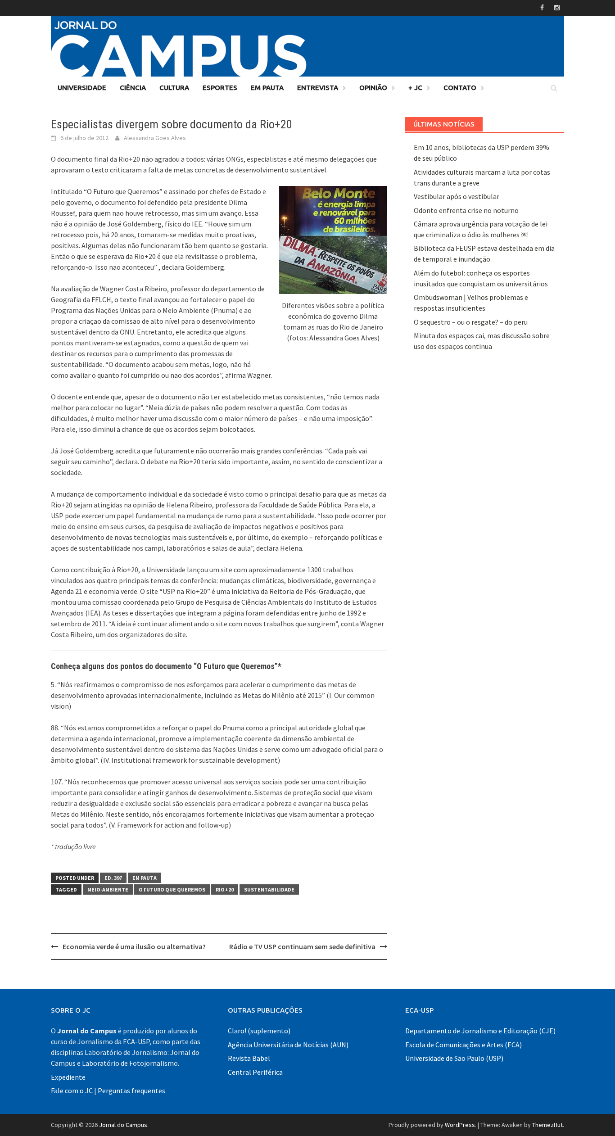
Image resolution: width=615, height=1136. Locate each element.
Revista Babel (249, 1058)
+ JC (415, 87)
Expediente (68, 1077)
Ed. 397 (113, 877)
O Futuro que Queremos (172, 889)
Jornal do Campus (123, 1125)
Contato (459, 87)
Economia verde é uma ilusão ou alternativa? (134, 946)
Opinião (373, 87)
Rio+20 (225, 889)
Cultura (174, 87)
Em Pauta (267, 87)
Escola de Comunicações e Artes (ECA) (463, 1044)
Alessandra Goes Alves (155, 138)
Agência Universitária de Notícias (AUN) (288, 1044)
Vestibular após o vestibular (456, 196)
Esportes (220, 87)
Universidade (82, 87)
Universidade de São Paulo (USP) (454, 1058)
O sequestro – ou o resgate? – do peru (471, 321)
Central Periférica (255, 1072)
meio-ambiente (107, 889)
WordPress (460, 1125)
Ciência (133, 87)
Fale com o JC (72, 1090)
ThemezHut (547, 1125)
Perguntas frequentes (131, 1090)
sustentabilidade (269, 889)
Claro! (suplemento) (259, 1030)
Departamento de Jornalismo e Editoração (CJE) (480, 1030)
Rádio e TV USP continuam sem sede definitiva (302, 946)
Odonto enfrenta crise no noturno (466, 210)
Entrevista (317, 87)
